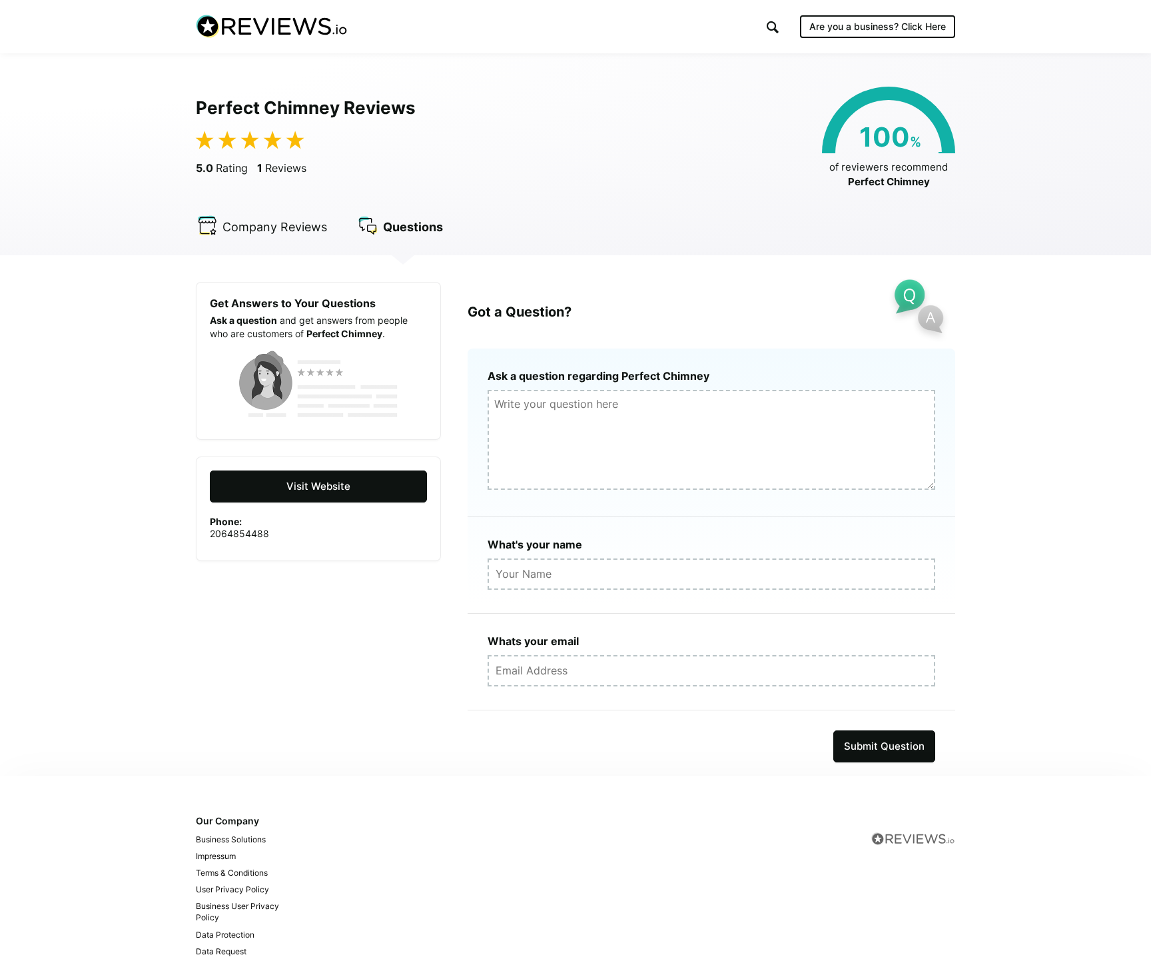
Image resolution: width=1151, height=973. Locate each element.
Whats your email (533, 641)
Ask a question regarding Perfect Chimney (598, 376)
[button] (773, 27)
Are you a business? (877, 26)
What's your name (535, 544)
